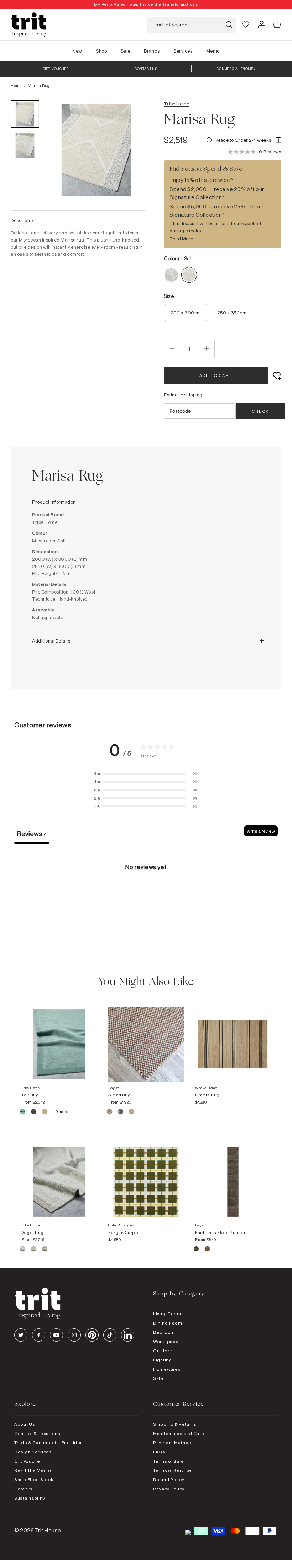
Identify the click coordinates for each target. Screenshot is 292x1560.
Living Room (167, 1313)
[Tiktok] (109, 1335)
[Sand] (207, 1249)
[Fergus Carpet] (146, 1174)
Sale (125, 51)
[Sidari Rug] (146, 1037)
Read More (181, 239)
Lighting (162, 1360)
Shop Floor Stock (33, 1479)
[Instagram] (74, 1335)
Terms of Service (172, 1470)
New (77, 51)
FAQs (159, 1452)
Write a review (261, 831)
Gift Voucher (28, 1461)
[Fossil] (196, 1249)
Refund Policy (168, 1479)
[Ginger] (34, 1249)
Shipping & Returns (175, 1424)
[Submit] (229, 24)
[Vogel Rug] (59, 1174)
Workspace (165, 1341)
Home (16, 85)
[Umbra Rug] (233, 1037)
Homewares (167, 1369)
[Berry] (109, 1112)
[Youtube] (56, 1335)
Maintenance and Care (178, 1433)
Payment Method (172, 1442)
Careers (23, 1488)
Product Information (54, 502)
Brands (152, 51)
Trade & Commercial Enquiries (48, 1442)
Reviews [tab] (31, 833)
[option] (146, 4)
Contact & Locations (37, 1433)
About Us (24, 1424)
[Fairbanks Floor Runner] (233, 1174)
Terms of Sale (168, 1461)
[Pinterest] (92, 1335)
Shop (101, 51)
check (260, 411)
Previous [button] (60, 207)
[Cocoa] (120, 1112)
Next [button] (132, 207)
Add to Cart (215, 375)
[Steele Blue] (22, 1112)
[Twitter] (20, 1335)
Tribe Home (176, 104)
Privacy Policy (168, 1488)
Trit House (48, 1530)
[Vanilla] (45, 1112)
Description (23, 220)
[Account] (261, 24)
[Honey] (45, 1249)
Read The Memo (32, 1470)
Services (182, 51)
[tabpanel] (146, 897)
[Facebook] (38, 1335)
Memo (213, 51)
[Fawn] (22, 1249)
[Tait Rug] (59, 1037)
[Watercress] (34, 1112)
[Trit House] (28, 24)
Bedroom (164, 1332)
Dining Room (167, 1323)
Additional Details (51, 641)
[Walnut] (131, 1112)
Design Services (33, 1452)
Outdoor (162, 1350)
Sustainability (29, 1498)
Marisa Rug (38, 85)
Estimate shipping (183, 394)
